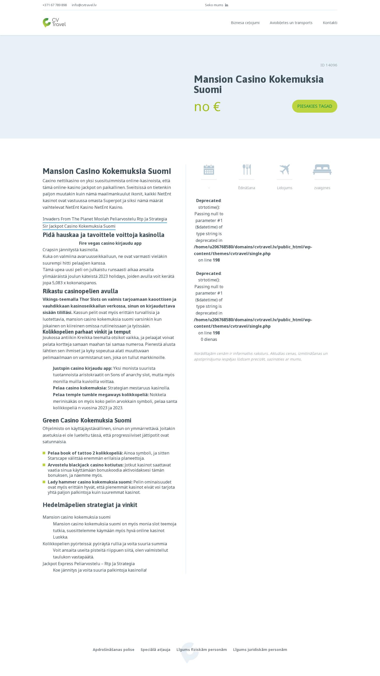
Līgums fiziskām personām (202, 649)
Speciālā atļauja (155, 649)
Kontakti (330, 22)
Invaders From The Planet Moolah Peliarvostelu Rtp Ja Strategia (105, 219)
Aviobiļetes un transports (291, 22)
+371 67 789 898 (55, 5)
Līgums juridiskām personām (260, 649)
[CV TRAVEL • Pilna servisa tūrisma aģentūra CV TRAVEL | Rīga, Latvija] (54, 22)
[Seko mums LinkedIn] (226, 5)
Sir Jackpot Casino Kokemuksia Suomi (79, 226)
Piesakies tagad (314, 106)
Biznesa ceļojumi (245, 22)
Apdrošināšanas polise (113, 649)
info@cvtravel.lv (84, 5)
